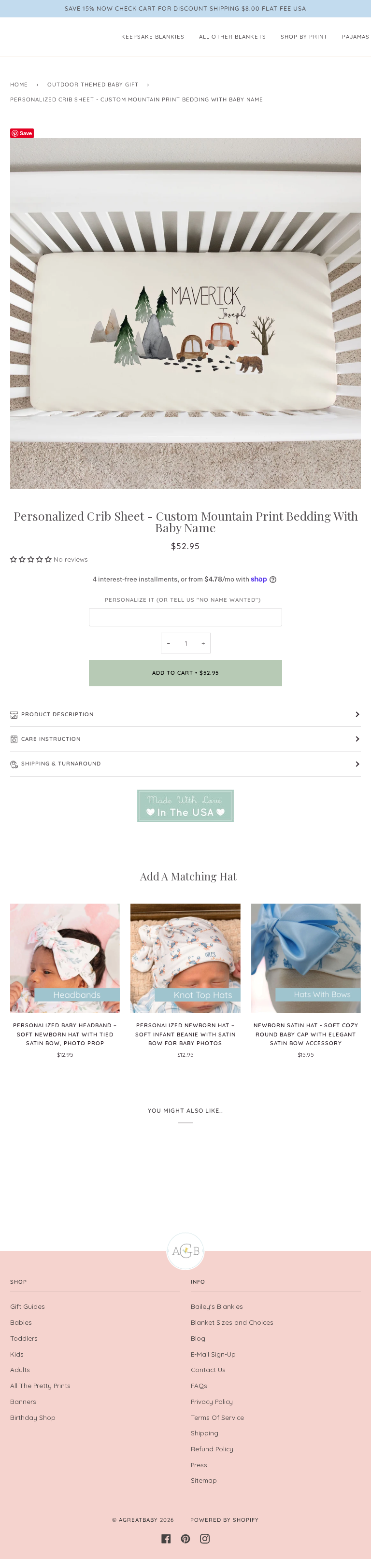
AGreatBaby (138, 1519)
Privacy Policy (212, 1401)
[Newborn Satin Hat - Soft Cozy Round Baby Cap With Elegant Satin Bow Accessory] (306, 958)
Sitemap (204, 1480)
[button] (32, 559)
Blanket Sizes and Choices (232, 1322)
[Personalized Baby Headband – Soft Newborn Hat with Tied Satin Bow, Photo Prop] (65, 958)
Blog (198, 1338)
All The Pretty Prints (40, 1385)
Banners (23, 1401)
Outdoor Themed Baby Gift (93, 84)
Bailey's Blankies (217, 1306)
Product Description (57, 714)
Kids (17, 1354)
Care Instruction (51, 739)
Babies (21, 1322)
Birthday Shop (33, 1417)
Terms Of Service (217, 1417)
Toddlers (24, 1338)
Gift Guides (27, 1306)
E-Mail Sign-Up (213, 1354)
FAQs (199, 1385)
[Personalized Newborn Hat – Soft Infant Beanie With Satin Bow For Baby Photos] (185, 958)
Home (19, 84)
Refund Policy (212, 1449)
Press (199, 1464)
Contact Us (208, 1369)
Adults (20, 1369)
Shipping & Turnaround (61, 763)
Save (26, 133)
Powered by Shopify (224, 1519)
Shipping (204, 1433)
